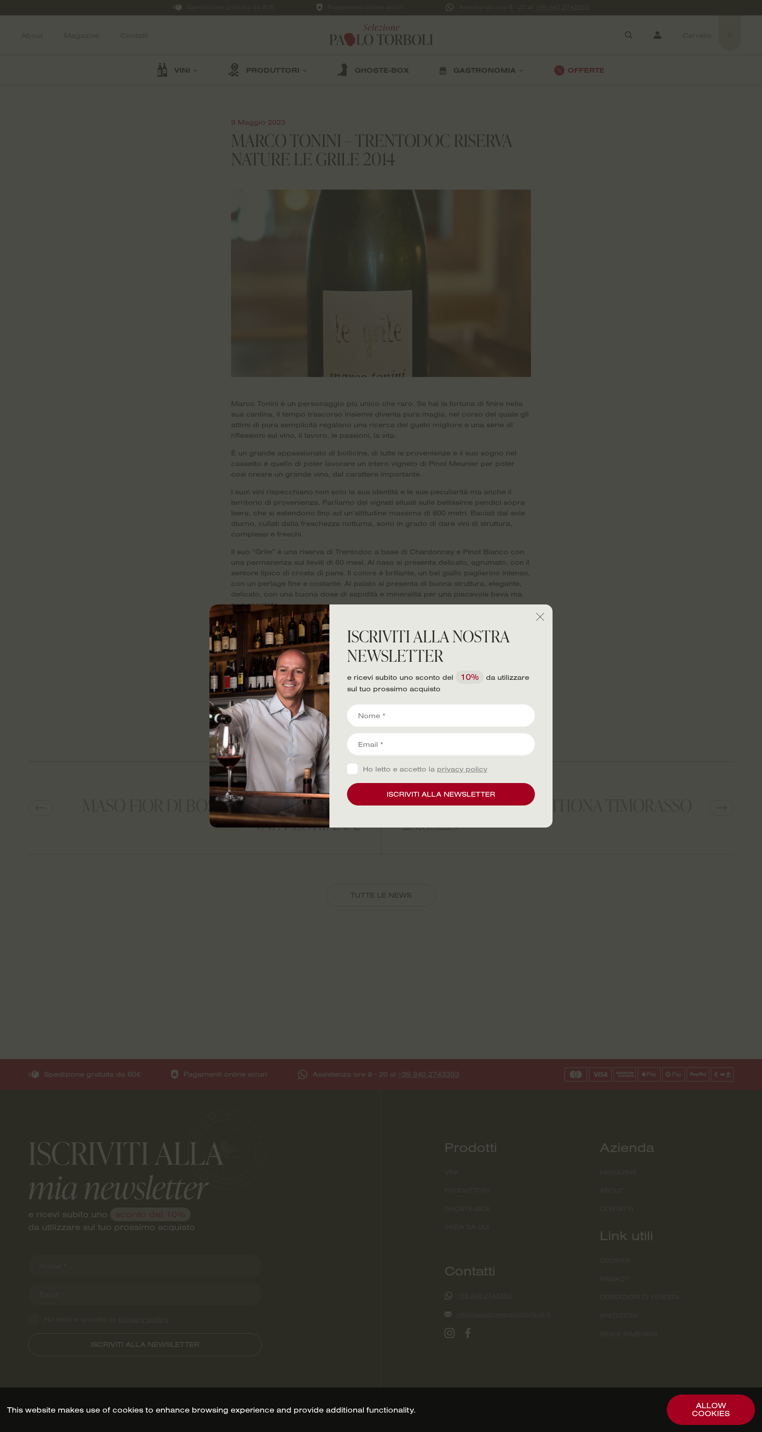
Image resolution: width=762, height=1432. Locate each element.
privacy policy (462, 768)
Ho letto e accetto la (425, 769)
